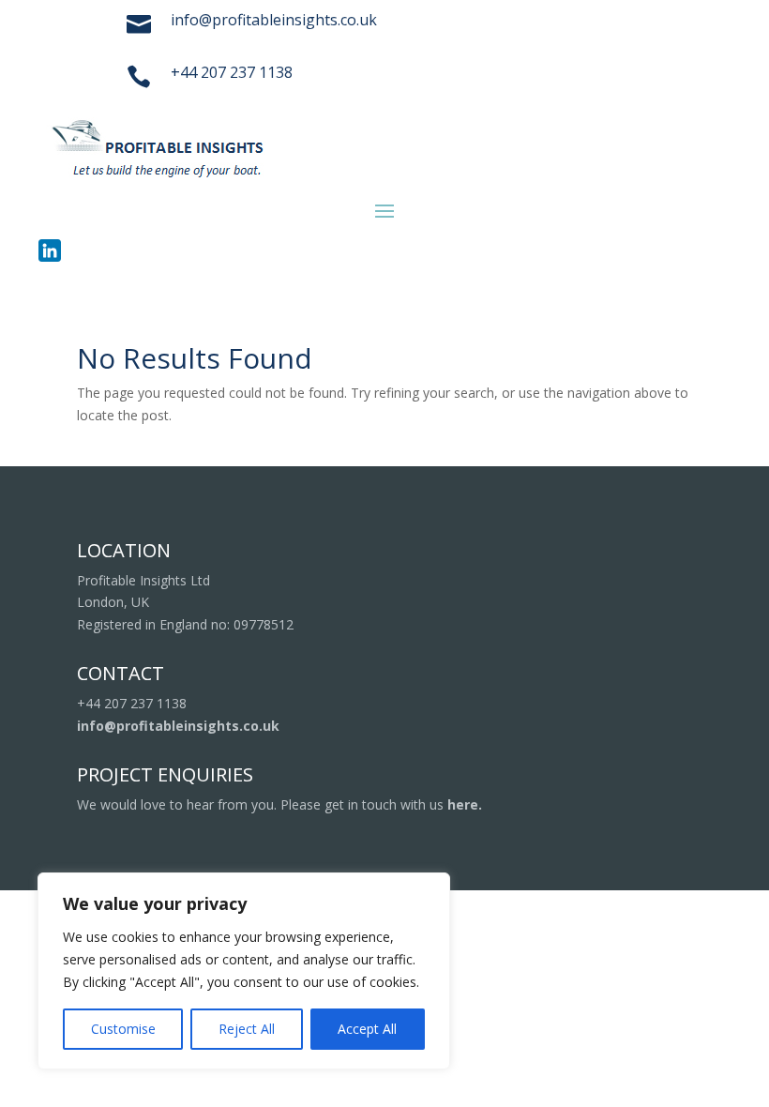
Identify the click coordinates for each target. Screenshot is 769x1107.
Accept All (367, 1029)
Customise (123, 1029)
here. (464, 804)
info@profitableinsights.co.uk (178, 726)
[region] (244, 970)
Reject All (247, 1029)
